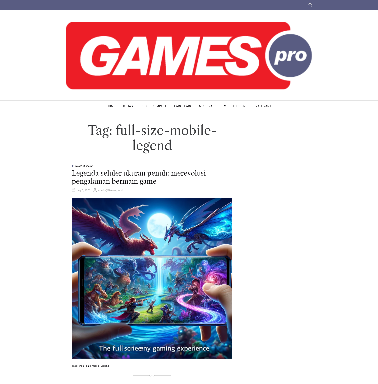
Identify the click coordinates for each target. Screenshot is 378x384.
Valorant (263, 106)
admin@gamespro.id (110, 190)
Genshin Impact (154, 106)
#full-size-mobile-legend (94, 365)
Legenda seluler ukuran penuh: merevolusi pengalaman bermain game (139, 177)
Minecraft (207, 106)
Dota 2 (128, 106)
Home (111, 106)
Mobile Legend (236, 106)
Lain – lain (182, 106)
